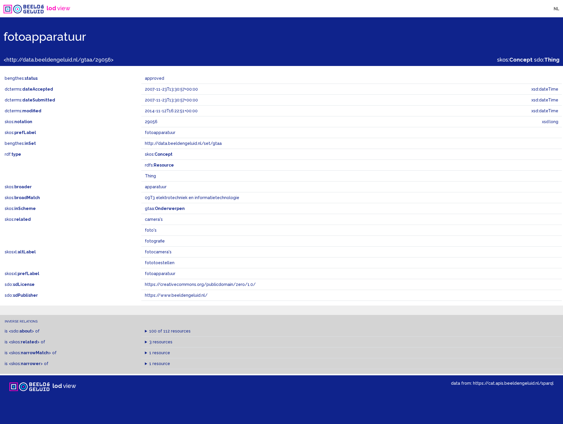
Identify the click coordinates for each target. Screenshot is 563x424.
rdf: (13, 154)
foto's (151, 230)
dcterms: (29, 89)
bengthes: (21, 78)
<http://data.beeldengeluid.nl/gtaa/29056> (58, 60)
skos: (515, 60)
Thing (150, 176)
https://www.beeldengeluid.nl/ (176, 295)
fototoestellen (159, 262)
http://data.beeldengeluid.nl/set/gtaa (183, 143)
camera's (154, 219)
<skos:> (24, 342)
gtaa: (165, 208)
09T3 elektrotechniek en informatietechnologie (192, 197)
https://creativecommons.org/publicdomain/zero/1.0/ (200, 284)
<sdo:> (21, 331)
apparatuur (156, 186)
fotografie (155, 241)
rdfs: (159, 165)
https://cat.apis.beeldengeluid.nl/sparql (513, 383)
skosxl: (20, 252)
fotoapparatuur (160, 273)
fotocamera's (158, 252)
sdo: (546, 60)
